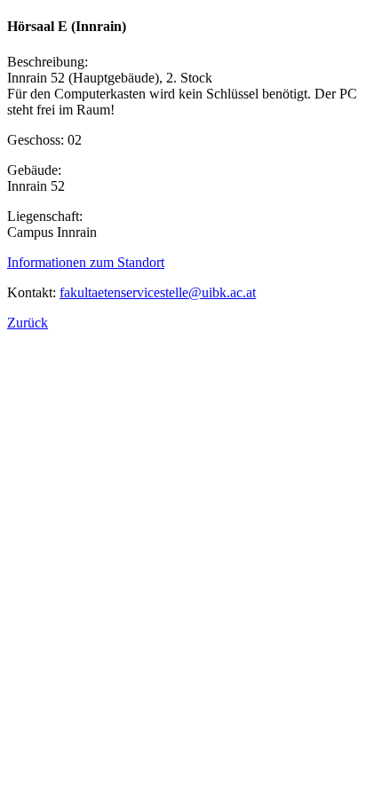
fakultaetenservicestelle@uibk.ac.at (158, 292)
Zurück (27, 322)
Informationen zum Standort (85, 262)
